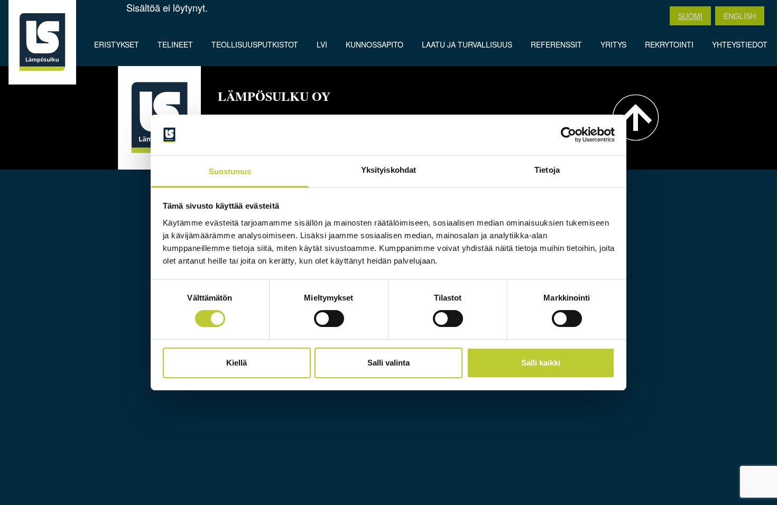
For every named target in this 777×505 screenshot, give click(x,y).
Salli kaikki (540, 362)
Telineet (175, 44)
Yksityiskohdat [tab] (388, 169)
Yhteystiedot (739, 44)
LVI (322, 44)
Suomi (690, 16)
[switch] (329, 318)
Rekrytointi (669, 44)
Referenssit (556, 44)
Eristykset (116, 44)
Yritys (613, 44)
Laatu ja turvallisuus (467, 44)
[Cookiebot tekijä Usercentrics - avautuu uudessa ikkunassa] (568, 135)
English (740, 16)
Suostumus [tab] (230, 171)
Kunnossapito (374, 44)
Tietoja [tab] (547, 169)
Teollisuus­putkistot (254, 44)
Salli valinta (388, 362)
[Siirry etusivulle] (42, 42)
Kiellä (236, 362)
